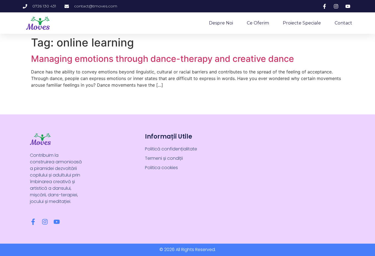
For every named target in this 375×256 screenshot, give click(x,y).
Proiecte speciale (302, 23)
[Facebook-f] (33, 222)
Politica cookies (161, 167)
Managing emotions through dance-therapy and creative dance (162, 58)
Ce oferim (258, 23)
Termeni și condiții (164, 158)
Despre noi (221, 23)
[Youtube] (57, 222)
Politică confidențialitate (171, 149)
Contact (343, 23)
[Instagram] (45, 222)
